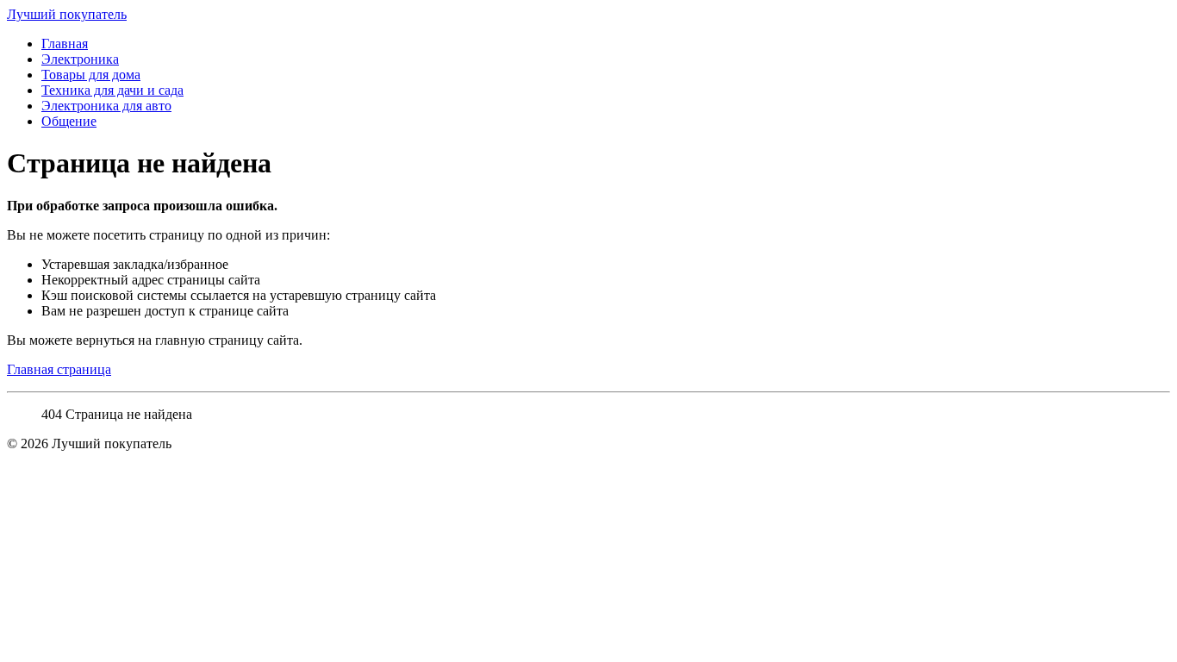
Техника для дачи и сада (112, 90)
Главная (64, 43)
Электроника (80, 59)
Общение (69, 121)
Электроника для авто (106, 105)
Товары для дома (90, 74)
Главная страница (59, 369)
